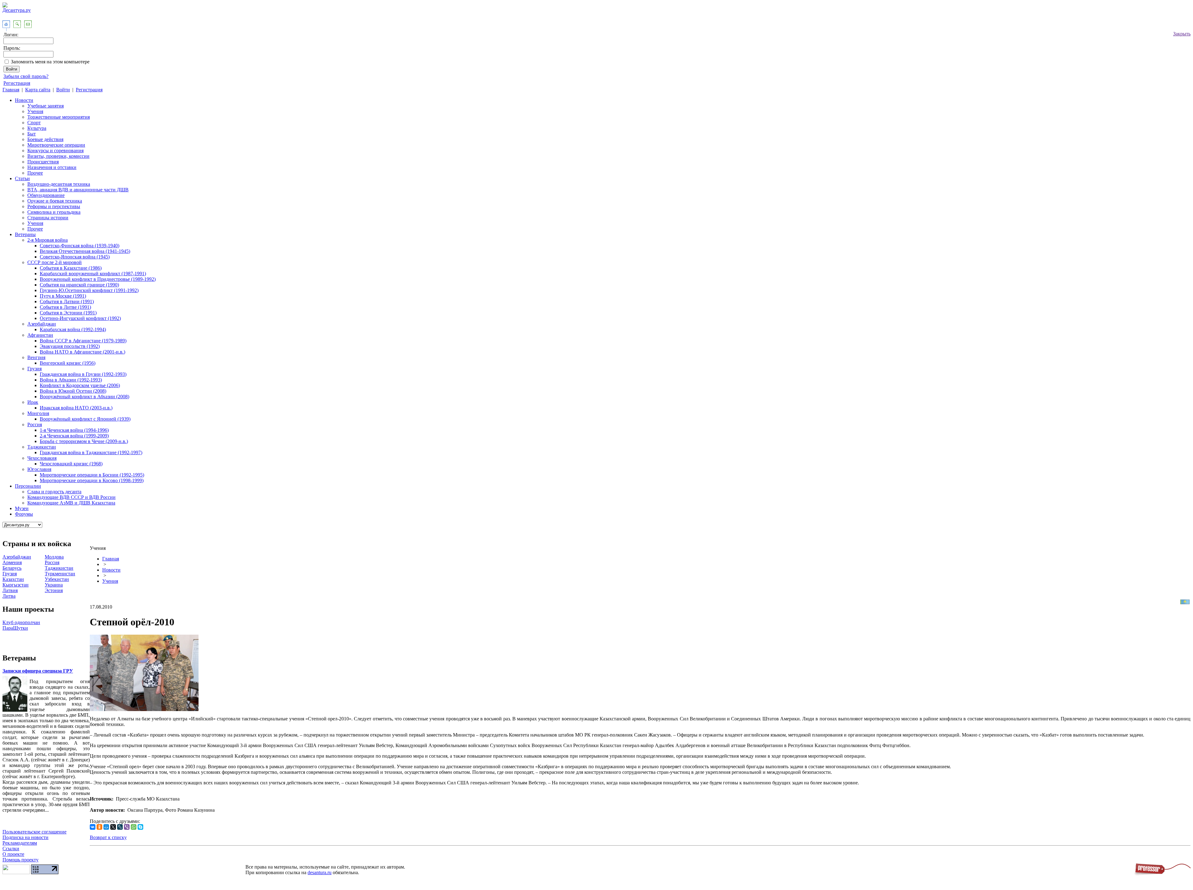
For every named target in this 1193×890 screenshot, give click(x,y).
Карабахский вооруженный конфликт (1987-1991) (93, 273)
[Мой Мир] (106, 827)
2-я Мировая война (47, 240)
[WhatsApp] (133, 827)
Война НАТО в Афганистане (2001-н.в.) (82, 351)
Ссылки (10, 848)
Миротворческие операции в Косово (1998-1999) (92, 480)
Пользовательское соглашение (34, 831)
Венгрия (36, 357)
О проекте (13, 854)
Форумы (24, 514)
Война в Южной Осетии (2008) (73, 391)
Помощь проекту (20, 859)
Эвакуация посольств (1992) (70, 346)
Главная (10, 89)
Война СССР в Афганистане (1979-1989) (83, 340)
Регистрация (16, 83)
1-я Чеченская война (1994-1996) (74, 430)
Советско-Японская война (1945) (75, 256)
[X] (113, 827)
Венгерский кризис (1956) (67, 363)
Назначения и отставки (51, 167)
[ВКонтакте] (92, 827)
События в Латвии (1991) (67, 301)
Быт (31, 133)
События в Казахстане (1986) (71, 268)
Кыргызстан (15, 584)
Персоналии (28, 486)
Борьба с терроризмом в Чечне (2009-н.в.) (84, 441)
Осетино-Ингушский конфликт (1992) (80, 318)
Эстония (54, 590)
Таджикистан (41, 447)
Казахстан (13, 579)
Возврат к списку (108, 837)
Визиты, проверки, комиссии (58, 156)
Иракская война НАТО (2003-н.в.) (76, 407)
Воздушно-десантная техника (58, 184)
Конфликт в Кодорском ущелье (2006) (80, 385)
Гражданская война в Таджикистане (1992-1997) (91, 452)
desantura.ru (319, 872)
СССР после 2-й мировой (54, 262)
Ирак (32, 402)
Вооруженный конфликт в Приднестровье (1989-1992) (98, 279)
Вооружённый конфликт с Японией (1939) (85, 419)
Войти (63, 89)
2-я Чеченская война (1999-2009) (74, 435)
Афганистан (40, 335)
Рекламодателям (19, 843)
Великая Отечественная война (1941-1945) (85, 251)
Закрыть (1182, 33)
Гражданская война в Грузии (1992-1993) (83, 374)
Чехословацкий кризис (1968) (71, 463)
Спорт (34, 122)
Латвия (10, 590)
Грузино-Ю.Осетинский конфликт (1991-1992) (89, 290)
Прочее (35, 173)
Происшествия (43, 161)
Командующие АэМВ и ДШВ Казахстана (71, 502)
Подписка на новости (25, 837)
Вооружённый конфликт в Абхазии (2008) (84, 396)
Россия (34, 424)
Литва (9, 596)
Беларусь (11, 568)
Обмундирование (46, 195)
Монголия (38, 413)
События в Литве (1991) (65, 307)
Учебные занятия (45, 105)
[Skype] (140, 827)
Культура (36, 128)
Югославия (39, 469)
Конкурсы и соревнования (55, 150)
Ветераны (25, 234)
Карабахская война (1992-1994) (73, 329)
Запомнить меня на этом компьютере (50, 61)
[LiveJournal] (120, 827)
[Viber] (127, 827)
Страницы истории (47, 217)
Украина (54, 584)
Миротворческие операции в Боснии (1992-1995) (92, 474)
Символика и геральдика (53, 212)
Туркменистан (60, 573)
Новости (24, 100)
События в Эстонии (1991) (68, 312)
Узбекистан (57, 579)
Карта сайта (37, 89)
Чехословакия (42, 458)
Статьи (22, 178)
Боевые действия (45, 139)
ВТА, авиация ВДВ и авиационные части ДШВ (78, 189)
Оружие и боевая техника (54, 200)
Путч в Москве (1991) (63, 296)
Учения (35, 111)
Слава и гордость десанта (54, 491)
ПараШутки (15, 628)
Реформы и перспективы (53, 206)
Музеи (22, 508)
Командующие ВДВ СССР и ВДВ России (71, 497)
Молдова (54, 556)
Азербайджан (41, 323)
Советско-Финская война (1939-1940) (79, 245)
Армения (12, 562)
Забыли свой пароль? (25, 76)
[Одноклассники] (99, 827)
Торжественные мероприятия (58, 117)
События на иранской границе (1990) (79, 284)
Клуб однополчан (21, 622)
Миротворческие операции (56, 145)
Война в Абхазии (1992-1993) (71, 379)
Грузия (34, 368)
